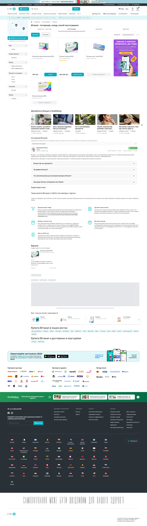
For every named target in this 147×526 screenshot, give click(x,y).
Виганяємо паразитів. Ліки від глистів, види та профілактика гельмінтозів (129, 128)
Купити (51, 74)
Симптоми (129, 427)
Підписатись (38, 423)
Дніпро (52, 331)
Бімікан (97, 317)
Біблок (70, 317)
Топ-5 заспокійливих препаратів (82, 127)
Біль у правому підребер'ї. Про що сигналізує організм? (62, 128)
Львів (84, 331)
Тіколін (42, 317)
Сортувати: (117, 34)
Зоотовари (129, 419)
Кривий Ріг (78, 331)
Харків (114, 331)
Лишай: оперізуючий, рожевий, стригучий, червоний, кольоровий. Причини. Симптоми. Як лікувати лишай (105, 128)
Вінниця (45, 331)
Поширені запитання (40, 4)
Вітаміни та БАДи (36, 13)
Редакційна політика (94, 414)
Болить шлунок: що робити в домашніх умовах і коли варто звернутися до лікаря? (40, 128)
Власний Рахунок (110, 4)
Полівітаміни (46, 22)
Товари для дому (131, 414)
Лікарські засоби (12, 13)
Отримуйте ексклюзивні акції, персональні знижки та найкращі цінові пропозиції (25, 418)
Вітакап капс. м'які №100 (95, 56)
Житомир (58, 331)
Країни (77, 414)
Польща (34, 341)
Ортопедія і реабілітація (116, 427)
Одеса (97, 331)
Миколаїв (90, 331)
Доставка (35, 34)
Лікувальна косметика (49, 13)
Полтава (102, 331)
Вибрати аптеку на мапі (18, 38)
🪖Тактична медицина (109, 13)
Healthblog (136, 4)
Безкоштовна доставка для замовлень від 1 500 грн (75, 17)
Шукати (76, 9)
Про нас (50, 4)
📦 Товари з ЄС (96, 13)
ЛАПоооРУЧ (129, 417)
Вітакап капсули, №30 (66, 56)
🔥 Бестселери (134, 13)
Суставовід (126, 317)
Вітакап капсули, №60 (39, 96)
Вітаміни (37, 22)
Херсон (119, 331)
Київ (72, 331)
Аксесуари (129, 425)
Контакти (17, 4)
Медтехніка (72, 13)
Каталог (10, 4)
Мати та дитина (130, 411)
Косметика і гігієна (24, 13)
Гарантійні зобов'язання (95, 411)
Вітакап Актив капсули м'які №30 (43, 56)
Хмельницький (127, 331)
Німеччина (41, 341)
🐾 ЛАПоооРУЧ (123, 13)
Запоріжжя (66, 331)
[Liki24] (12, 514)
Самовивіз (45, 34)
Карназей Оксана (42, 148)
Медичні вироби (62, 13)
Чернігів (34, 334)
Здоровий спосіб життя (132, 422)
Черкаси (136, 331)
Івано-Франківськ (37, 331)
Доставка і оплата (27, 4)
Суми (108, 331)
